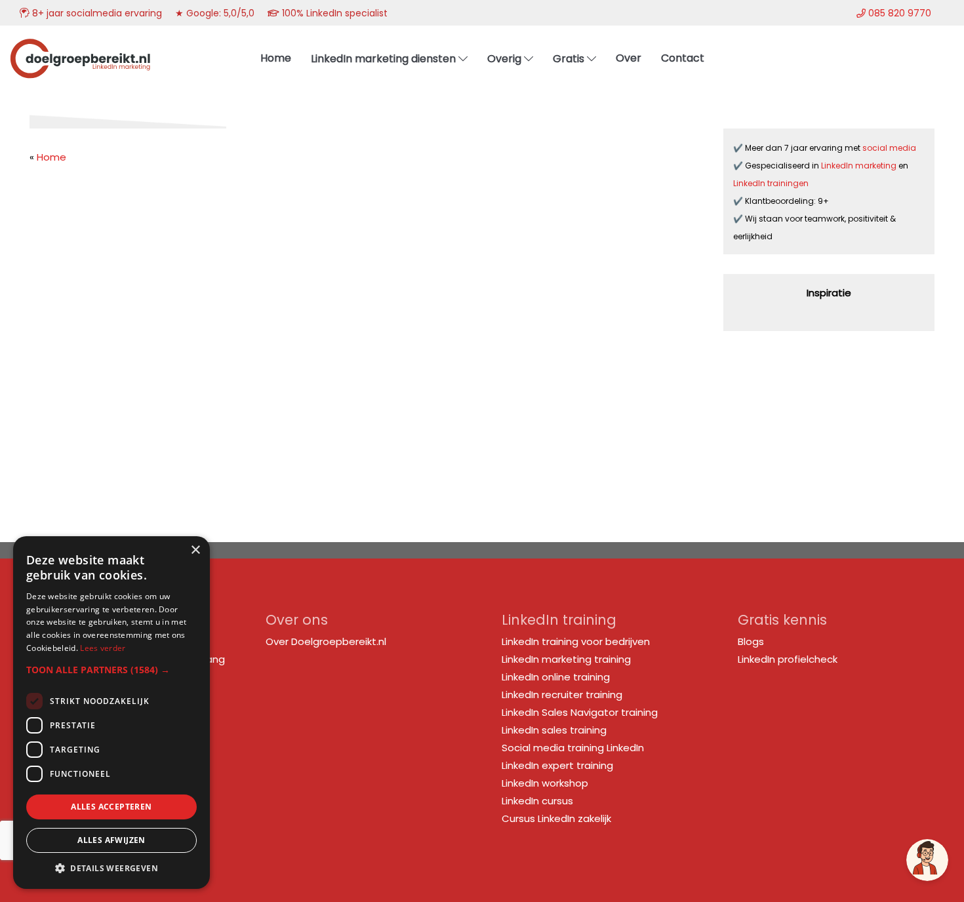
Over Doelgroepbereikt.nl (326, 641)
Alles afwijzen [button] (111, 840)
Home (51, 157)
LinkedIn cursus (537, 801)
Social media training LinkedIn (573, 748)
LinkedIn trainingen (771, 183)
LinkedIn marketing (859, 165)
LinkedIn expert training (557, 765)
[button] (111, 669)
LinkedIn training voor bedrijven (576, 641)
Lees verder (102, 648)
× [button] (195, 550)
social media (890, 147)
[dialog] (111, 712)
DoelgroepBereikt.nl (80, 43)
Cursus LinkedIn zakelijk (556, 818)
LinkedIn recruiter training (562, 694)
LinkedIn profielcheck (787, 659)
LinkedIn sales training (554, 730)
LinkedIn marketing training (566, 659)
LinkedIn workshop (545, 783)
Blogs (751, 641)
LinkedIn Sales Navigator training (580, 712)
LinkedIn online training (556, 677)
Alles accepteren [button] (111, 806)
